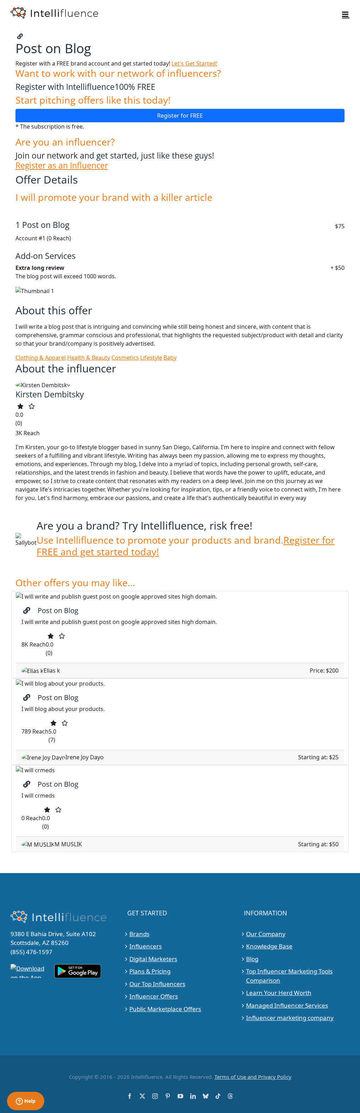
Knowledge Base (269, 946)
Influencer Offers (153, 996)
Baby (169, 357)
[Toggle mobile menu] (345, 14)
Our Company (265, 934)
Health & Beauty (88, 357)
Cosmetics (125, 357)
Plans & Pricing (150, 971)
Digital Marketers (153, 959)
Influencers (145, 946)
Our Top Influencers (157, 984)
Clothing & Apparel (40, 357)
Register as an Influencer (61, 165)
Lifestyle (151, 357)
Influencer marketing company (290, 1018)
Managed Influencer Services (287, 1005)
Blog (252, 959)
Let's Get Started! (194, 63)
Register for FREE (180, 115)
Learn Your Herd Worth (278, 993)
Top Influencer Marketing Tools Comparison (289, 975)
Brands (139, 934)
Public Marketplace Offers (165, 1009)
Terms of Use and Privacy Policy (252, 1076)
